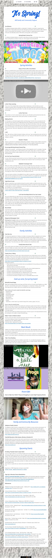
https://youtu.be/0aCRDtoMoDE (39, 509)
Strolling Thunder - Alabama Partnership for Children (16, 469)
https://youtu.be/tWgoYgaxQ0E (37, 514)
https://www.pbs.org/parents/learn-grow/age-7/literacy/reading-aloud (19, 502)
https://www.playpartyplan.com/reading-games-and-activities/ (18, 534)
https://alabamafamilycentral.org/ (12, 434)
